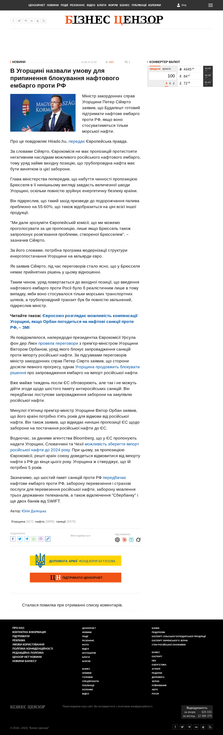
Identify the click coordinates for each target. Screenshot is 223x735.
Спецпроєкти (90, 681)
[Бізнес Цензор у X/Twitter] (19, 20)
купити (166, 68)
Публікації (139, 5)
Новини (53, 5)
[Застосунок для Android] (31, 20)
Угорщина (22, 521)
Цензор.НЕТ (37, 5)
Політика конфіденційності (32, 648)
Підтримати (21, 636)
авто (155, 689)
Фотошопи (89, 653)
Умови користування (28, 644)
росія (155, 694)
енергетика (159, 665)
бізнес (156, 652)
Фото (85, 644)
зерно (155, 681)
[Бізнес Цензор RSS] (43, 20)
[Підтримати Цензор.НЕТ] (75, 578)
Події (64, 5)
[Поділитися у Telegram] (26, 538)
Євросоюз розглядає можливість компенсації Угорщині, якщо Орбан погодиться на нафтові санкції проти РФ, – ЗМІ (73, 321)
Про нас (18, 628)
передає (77, 141)
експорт (157, 656)
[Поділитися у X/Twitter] (19, 538)
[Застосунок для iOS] (37, 20)
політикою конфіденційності (135, 706)
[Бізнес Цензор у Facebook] (13, 20)
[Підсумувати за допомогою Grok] (138, 539)
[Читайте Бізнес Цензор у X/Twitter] (182, 727)
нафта (44, 521)
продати (155, 68)
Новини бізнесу (24, 661)
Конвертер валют (164, 62)
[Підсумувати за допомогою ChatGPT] (117, 539)
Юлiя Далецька (34, 511)
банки (155, 628)
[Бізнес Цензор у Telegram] (25, 20)
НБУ (154, 660)
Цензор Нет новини (27, 657)
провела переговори (58, 343)
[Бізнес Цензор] (114, 21)
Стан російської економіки (169, 644)
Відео (91, 5)
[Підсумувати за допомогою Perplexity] (131, 539)
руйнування (159, 685)
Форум (113, 5)
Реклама (18, 640)
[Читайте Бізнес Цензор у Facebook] (175, 727)
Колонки (154, 5)
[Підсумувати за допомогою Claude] (124, 539)
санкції (66, 521)
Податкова (158, 632)
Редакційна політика (28, 652)
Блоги (101, 5)
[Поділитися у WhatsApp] (33, 538)
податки (157, 673)
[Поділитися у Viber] (40, 538)
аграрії (156, 669)
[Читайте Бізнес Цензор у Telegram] (189, 727)
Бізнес (125, 5)
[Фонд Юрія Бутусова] (75, 560)
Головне (87, 677)
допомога (158, 677)
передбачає (114, 477)
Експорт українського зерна (170, 640)
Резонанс (77, 5)
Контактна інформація (29, 632)
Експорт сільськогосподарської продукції (179, 636)
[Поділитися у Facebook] (12, 538)
